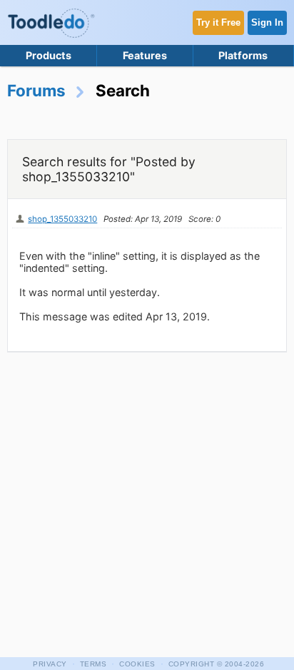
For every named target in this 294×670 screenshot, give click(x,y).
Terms (93, 664)
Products (48, 55)
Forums (36, 90)
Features (145, 55)
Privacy (50, 664)
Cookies (137, 664)
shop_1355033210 (62, 219)
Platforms (243, 55)
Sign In (267, 22)
